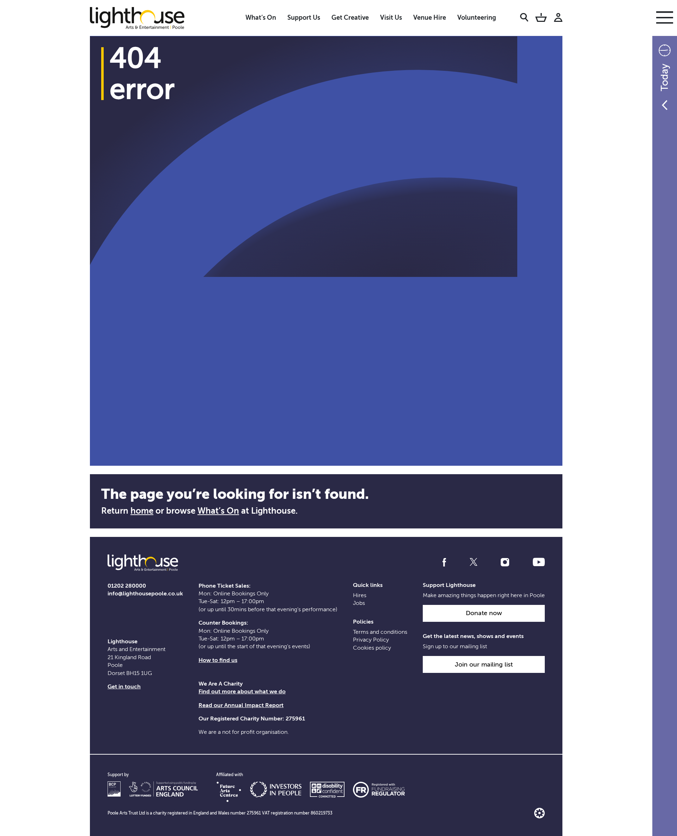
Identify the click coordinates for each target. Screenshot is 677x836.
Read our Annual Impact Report (241, 705)
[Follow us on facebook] (444, 562)
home (141, 511)
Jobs (359, 603)
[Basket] (541, 19)
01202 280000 (127, 586)
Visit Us (391, 17)
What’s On (260, 17)
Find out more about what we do (242, 691)
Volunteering (476, 17)
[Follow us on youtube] (539, 562)
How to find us (218, 660)
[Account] (558, 19)
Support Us (303, 17)
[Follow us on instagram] (505, 562)
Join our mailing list (484, 664)
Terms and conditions (380, 632)
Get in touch (124, 686)
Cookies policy (372, 648)
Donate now (484, 613)
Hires (359, 595)
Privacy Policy (371, 640)
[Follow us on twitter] (473, 562)
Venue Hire (429, 17)
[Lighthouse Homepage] (143, 17)
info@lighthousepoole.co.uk (145, 593)
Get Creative (350, 17)
